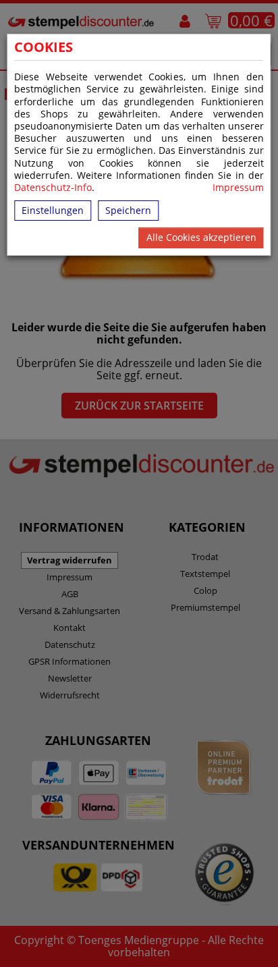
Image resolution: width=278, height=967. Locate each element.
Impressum (238, 188)
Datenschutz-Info (53, 187)
